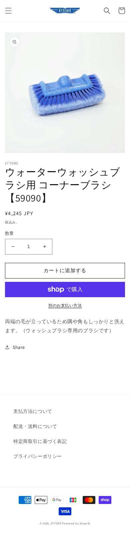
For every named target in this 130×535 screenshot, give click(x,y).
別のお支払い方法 (65, 305)
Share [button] (19, 347)
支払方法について (32, 411)
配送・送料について (35, 426)
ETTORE (56, 523)
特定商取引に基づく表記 (40, 441)
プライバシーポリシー (37, 456)
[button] (8, 10)
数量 (9, 233)
